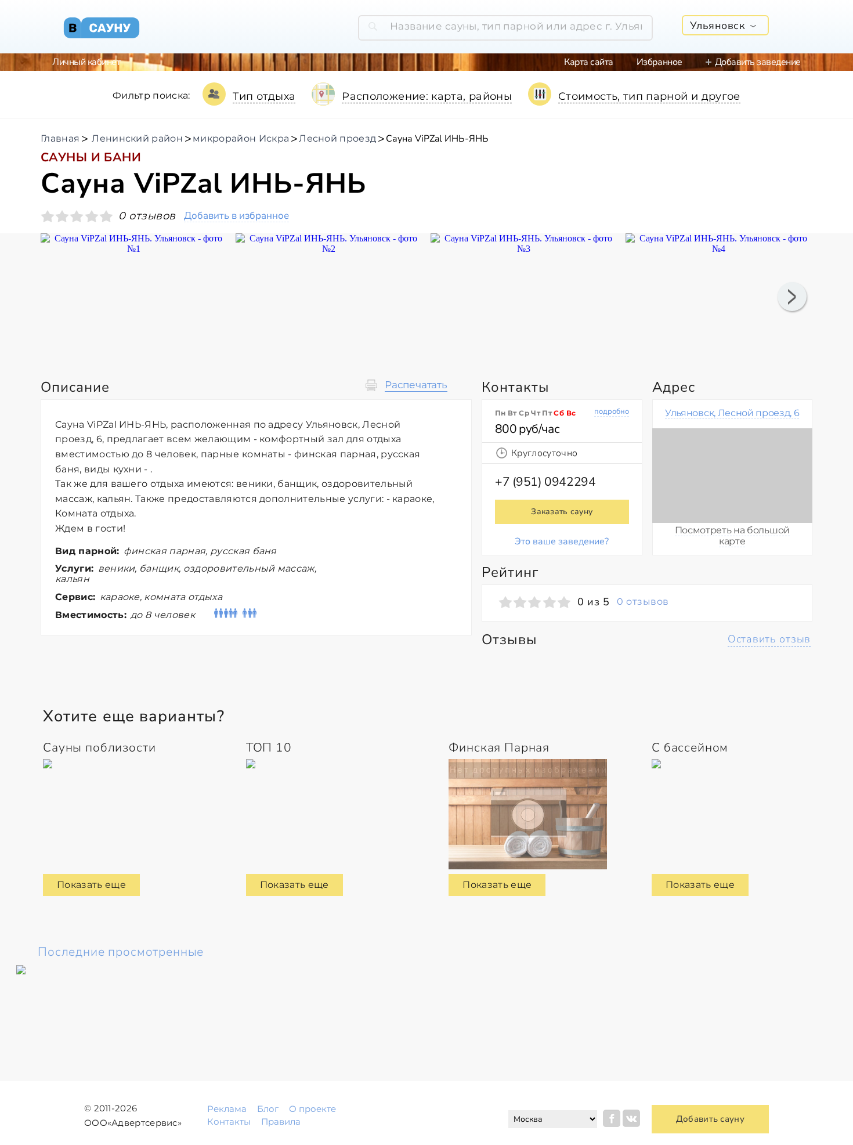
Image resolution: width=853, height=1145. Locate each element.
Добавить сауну (710, 1119)
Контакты (229, 1121)
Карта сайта (588, 62)
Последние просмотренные (121, 952)
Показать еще (91, 884)
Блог (268, 1108)
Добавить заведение (758, 62)
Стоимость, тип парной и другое (649, 96)
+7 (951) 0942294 (545, 482)
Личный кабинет (86, 62)
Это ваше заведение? (562, 541)
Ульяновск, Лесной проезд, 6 (732, 412)
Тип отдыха (264, 96)
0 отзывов (642, 602)
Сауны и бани (91, 157)
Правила (281, 1121)
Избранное (659, 62)
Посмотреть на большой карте (732, 535)
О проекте (312, 1108)
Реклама (227, 1108)
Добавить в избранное (236, 216)
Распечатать (416, 385)
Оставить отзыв (769, 639)
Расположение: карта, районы (427, 96)
